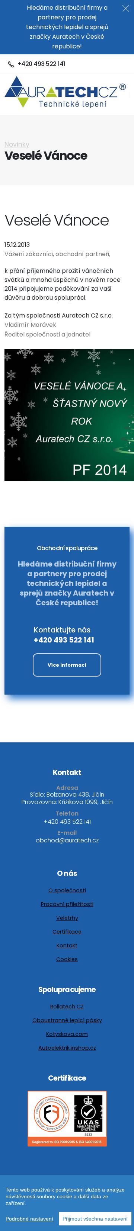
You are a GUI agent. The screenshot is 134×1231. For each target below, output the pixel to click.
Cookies (67, 959)
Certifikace (67, 931)
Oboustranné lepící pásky (67, 1020)
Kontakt (67, 945)
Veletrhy (67, 918)
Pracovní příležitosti (67, 904)
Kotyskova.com (67, 1034)
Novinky (16, 144)
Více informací (67, 665)
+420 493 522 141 (64, 640)
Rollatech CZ (67, 1006)
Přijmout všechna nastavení (95, 1219)
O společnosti (67, 890)
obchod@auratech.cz (67, 840)
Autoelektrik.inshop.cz (67, 1048)
